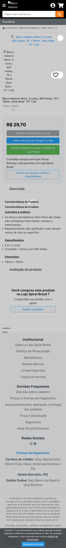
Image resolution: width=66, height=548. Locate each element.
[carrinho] (61, 5)
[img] (59, 14)
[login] (52, 5)
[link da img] (28, 5)
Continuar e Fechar (33, 544)
